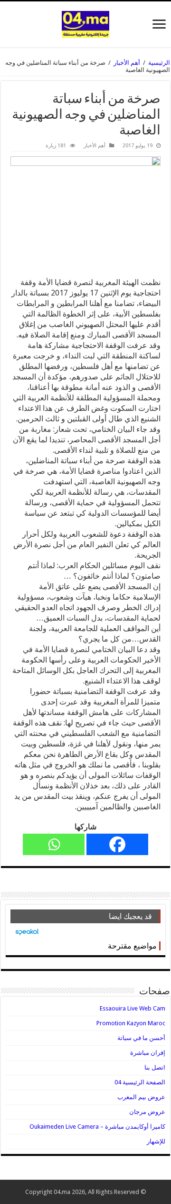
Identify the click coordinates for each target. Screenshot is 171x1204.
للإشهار (156, 1141)
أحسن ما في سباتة (141, 1037)
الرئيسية (159, 62)
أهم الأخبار (127, 62)
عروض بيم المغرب (141, 1097)
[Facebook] (117, 844)
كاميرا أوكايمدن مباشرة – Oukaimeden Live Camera (97, 1126)
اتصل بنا (154, 1067)
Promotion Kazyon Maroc (130, 1023)
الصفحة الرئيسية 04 (139, 1082)
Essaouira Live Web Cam (132, 1008)
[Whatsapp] (54, 844)
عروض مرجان (147, 1111)
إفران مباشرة (147, 1052)
